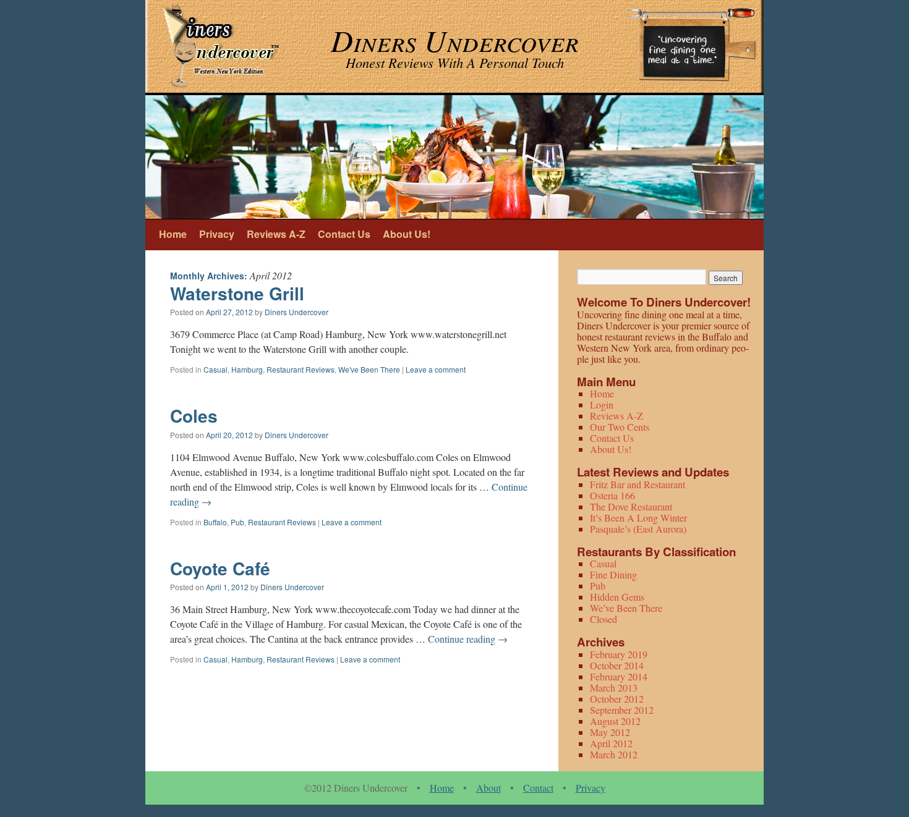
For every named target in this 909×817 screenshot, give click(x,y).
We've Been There (369, 369)
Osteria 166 (612, 495)
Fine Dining (613, 574)
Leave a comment (436, 369)
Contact (538, 787)
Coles (194, 415)
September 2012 (622, 709)
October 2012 (617, 698)
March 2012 (614, 754)
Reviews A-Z (276, 234)
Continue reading (468, 638)
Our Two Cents (619, 426)
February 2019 (618, 654)
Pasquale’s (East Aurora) (638, 528)
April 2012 (611, 743)
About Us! (406, 234)
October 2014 (617, 665)
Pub (237, 522)
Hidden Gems (617, 596)
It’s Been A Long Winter (638, 517)
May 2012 (610, 732)
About (488, 787)
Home (173, 234)
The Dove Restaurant (631, 506)
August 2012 (615, 720)
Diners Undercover (296, 312)
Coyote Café (220, 568)
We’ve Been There (626, 607)
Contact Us (344, 234)
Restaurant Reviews (301, 369)
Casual (215, 369)
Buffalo (215, 522)
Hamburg (247, 369)
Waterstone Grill (237, 293)
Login (601, 404)
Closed (603, 618)
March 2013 (614, 687)
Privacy (216, 234)
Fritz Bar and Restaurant (637, 484)
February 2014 (618, 676)
